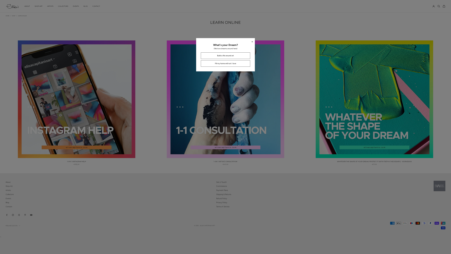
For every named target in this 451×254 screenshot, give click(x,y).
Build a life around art (225, 56)
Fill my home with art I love (225, 63)
